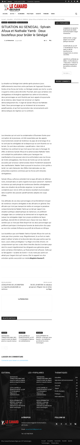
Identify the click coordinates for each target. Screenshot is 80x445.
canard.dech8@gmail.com (33, 429)
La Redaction (10, 40)
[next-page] (6, 347)
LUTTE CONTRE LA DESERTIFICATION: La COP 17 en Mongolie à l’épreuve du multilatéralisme (17, 391)
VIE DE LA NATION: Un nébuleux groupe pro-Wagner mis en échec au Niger (40, 287)
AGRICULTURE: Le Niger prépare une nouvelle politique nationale (70, 39)
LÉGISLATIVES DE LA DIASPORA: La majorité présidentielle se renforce (12, 287)
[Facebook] (66, 1)
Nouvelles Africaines (22, 22)
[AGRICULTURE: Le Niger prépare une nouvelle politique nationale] (58, 39)
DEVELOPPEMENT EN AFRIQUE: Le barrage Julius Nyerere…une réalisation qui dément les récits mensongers (44, 339)
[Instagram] (69, 1)
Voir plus (66, 73)
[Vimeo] (74, 1)
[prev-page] (2, 347)
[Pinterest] (28, 46)
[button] (76, 13)
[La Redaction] (2, 40)
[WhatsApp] (33, 46)
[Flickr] (66, 424)
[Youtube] (77, 1)
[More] (37, 46)
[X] (71, 1)
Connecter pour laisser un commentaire (14, 360)
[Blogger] (56, 424)
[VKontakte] (75, 424)
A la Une (4, 332)
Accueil (3, 19)
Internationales (12, 22)
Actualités (10, 19)
